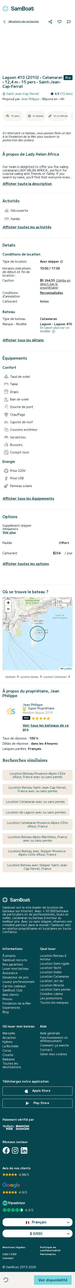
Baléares (8, 1059)
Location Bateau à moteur (53, 957)
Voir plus (9, 532)
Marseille (8, 1033)
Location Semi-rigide (54, 963)
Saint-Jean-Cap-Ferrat (22, 94)
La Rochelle (10, 1046)
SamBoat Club (12, 990)
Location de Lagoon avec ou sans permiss (36, 812)
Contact (46, 1049)
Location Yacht (50, 967)
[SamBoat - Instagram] (15, 1150)
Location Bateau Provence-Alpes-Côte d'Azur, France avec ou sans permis (37, 775)
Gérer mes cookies (53, 1054)
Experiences (11, 1007)
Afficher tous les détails (23, 340)
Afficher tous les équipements (28, 498)
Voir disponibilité (52, 1279)
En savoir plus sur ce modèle (54, 329)
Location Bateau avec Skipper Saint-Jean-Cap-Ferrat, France (37, 867)
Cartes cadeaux (14, 986)
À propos (9, 955)
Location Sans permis (55, 989)
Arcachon (9, 1037)
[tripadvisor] (14, 1203)
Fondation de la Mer (16, 1003)
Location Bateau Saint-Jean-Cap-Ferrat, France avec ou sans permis (38, 789)
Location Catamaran (54, 976)
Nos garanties (12, 964)
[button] (8, 603)
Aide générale (50, 1033)
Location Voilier (51, 972)
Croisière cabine (51, 994)
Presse (7, 999)
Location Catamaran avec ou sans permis (35, 801)
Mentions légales (13, 1247)
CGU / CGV (9, 1254)
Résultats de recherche (23, 21)
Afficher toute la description (27, 183)
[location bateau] (18, 8)
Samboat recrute (14, 960)
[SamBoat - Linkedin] (24, 1150)
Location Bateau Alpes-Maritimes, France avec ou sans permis (37, 838)
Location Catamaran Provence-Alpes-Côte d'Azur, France (37, 824)
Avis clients (10, 994)
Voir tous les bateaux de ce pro (46, 727)
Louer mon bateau (15, 968)
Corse (6, 1050)
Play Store (40, 1103)
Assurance (10, 973)
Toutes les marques (54, 1002)
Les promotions (51, 998)
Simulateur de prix (15, 977)
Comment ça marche (54, 1045)
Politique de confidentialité (50, 1249)
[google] (11, 1185)
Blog (5, 1012)
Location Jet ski (51, 981)
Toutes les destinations (11, 1065)
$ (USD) (36, 1233)
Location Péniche (52, 985)
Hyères (7, 1042)
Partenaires (48, 1254)
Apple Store (40, 1090)
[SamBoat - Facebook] (6, 1150)
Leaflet (67, 668)
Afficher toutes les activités (27, 227)
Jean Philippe (30, 99)
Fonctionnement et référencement (54, 1039)
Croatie (7, 1055)
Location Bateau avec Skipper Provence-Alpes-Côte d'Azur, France (37, 853)
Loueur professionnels (18, 981)
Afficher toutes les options (26, 564)
